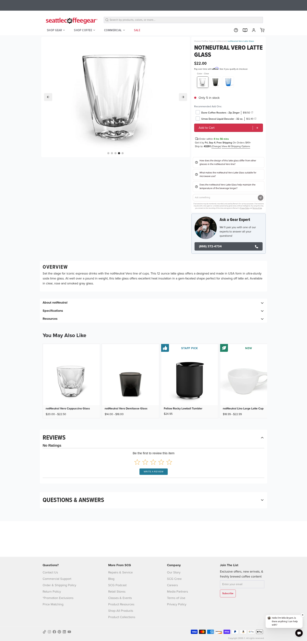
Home (197, 41)
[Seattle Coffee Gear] (71, 20)
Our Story (174, 572)
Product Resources (121, 604)
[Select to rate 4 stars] (161, 462)
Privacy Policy (176, 604)
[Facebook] (54, 632)
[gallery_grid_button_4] (123, 153)
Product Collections (121, 617)
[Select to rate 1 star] (137, 462)
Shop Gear (54, 30)
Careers (172, 585)
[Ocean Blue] (228, 82)
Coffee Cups (208, 41)
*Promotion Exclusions (58, 598)
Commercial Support (57, 578)
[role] (228, 128)
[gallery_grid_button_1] (112, 153)
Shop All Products (120, 610)
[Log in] (252, 30)
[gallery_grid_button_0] (108, 153)
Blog (111, 578)
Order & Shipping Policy (59, 585)
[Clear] (202, 82)
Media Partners (177, 591)
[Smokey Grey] (215, 82)
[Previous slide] (48, 97)
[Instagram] (49, 632)
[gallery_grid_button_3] (119, 153)
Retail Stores (116, 591)
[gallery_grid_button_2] (115, 153)
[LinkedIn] (64, 632)
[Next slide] (183, 97)
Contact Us (50, 572)
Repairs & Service (120, 572)
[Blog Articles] (243, 30)
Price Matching (53, 604)
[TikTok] (44, 632)
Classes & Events (120, 598)
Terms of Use (176, 598)
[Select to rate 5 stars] (169, 462)
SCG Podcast (117, 585)
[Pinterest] (59, 632)
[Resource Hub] (234, 30)
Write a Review (153, 471)
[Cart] (260, 30)
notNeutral (221, 41)
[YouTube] (69, 632)
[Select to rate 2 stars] (145, 462)
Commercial (113, 30)
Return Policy (52, 591)
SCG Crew (174, 578)
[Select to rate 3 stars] (153, 462)
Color (203, 73)
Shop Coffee (83, 30)
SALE (137, 30)
